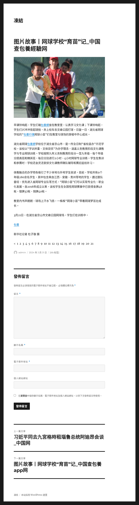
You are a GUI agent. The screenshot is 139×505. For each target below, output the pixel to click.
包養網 (45, 125)
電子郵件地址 (22, 361)
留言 (17, 293)
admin (22, 252)
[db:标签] (54, 252)
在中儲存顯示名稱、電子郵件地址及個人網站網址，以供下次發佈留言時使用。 (60, 395)
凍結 (18, 21)
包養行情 (29, 134)
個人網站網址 (21, 378)
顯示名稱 (19, 345)
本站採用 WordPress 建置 (34, 494)
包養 (16, 224)
